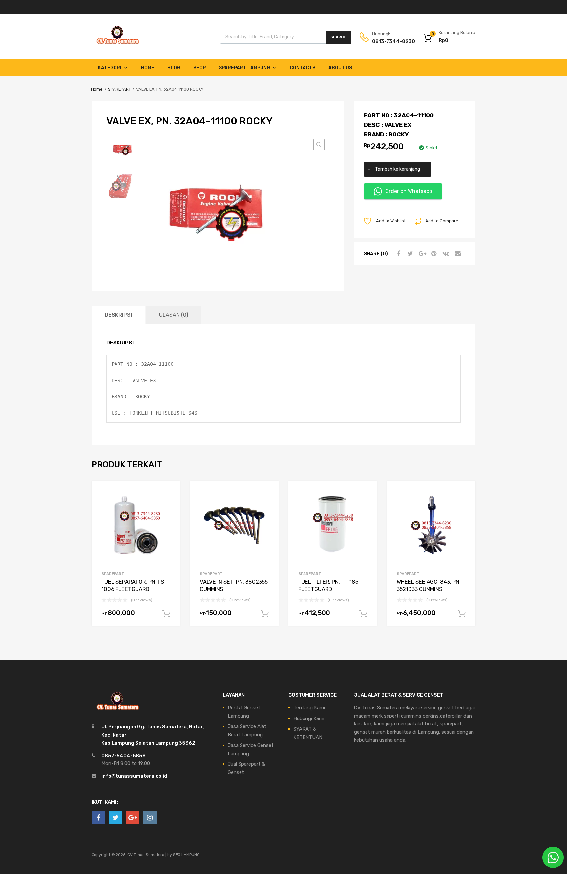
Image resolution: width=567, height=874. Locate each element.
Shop (199, 68)
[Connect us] (98, 818)
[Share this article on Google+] (421, 253)
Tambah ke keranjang (397, 169)
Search (338, 37)
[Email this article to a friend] (456, 253)
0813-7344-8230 (388, 41)
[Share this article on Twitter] (409, 253)
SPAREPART (119, 89)
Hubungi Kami (308, 718)
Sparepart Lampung (244, 68)
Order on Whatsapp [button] (408, 191)
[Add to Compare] (169, 504)
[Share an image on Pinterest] (433, 253)
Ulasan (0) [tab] (173, 315)
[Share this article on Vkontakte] (445, 253)
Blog (173, 68)
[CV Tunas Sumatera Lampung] (118, 45)
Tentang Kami (309, 708)
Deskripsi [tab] (118, 315)
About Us (340, 68)
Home (147, 68)
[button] (319, 144)
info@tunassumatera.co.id (134, 776)
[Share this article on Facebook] (397, 253)
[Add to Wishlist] (169, 493)
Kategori (109, 68)
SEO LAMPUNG (186, 854)
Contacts (302, 68)
